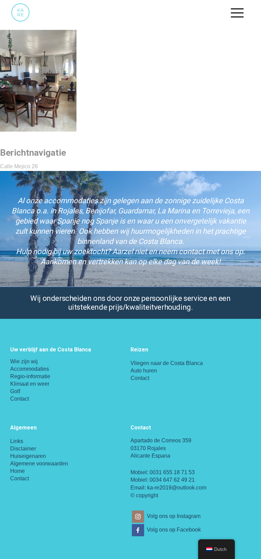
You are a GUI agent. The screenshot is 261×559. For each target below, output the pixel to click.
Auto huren (143, 370)
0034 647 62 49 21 (172, 480)
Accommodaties (29, 369)
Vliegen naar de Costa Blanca (166, 363)
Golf (15, 391)
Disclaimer (23, 448)
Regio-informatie (30, 376)
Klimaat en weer (29, 384)
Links (16, 441)
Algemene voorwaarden (39, 463)
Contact (19, 399)
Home (17, 471)
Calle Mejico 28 (19, 166)
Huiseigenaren (28, 456)
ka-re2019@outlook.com (176, 487)
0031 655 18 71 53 (172, 472)
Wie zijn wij (24, 361)
